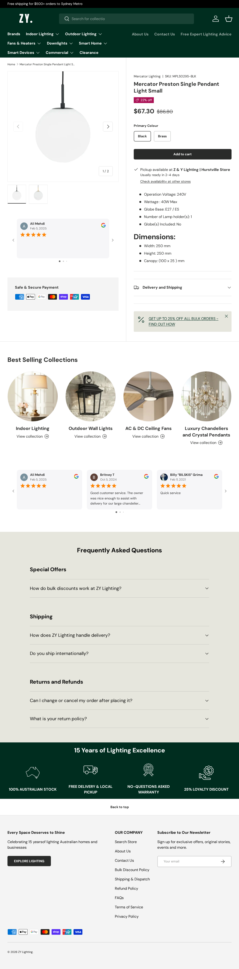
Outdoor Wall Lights (90, 428)
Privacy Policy (127, 916)
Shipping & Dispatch (132, 879)
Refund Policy (126, 888)
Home (11, 64)
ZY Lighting (25, 952)
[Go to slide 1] (59, 261)
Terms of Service (129, 907)
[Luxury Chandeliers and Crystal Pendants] (206, 396)
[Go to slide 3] (66, 261)
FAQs (119, 897)
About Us (140, 34)
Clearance (89, 52)
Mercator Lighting (147, 76)
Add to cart (182, 154)
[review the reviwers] (103, 227)
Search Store (126, 841)
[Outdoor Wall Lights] (91, 396)
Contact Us (164, 34)
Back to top (119, 807)
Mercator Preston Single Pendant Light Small (48, 64)
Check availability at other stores (165, 181)
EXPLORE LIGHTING (29, 861)
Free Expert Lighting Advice (206, 34)
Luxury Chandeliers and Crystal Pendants (206, 432)
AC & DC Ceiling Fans (148, 428)
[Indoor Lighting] (33, 396)
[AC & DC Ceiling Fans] (148, 396)
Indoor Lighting (32, 428)
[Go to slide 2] (63, 261)
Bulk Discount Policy (132, 869)
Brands (13, 33)
